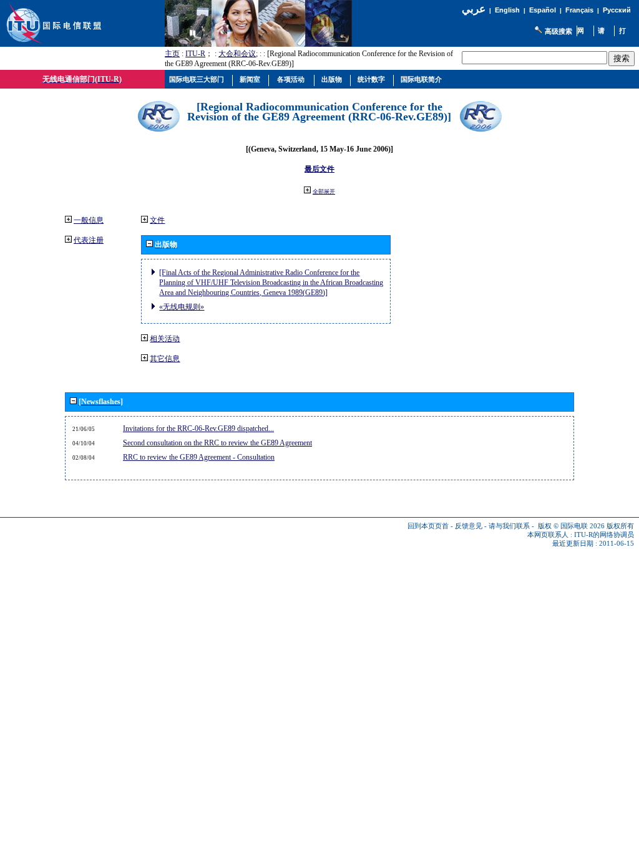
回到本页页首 (428, 526)
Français (579, 10)
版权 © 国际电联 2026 (571, 526)
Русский (617, 10)
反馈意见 (468, 526)
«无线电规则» (181, 307)
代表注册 (89, 240)
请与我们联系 (509, 526)
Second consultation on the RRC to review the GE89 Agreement (217, 442)
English (507, 10)
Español (542, 10)
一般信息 (89, 220)
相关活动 (165, 338)
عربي (473, 9)
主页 (172, 53)
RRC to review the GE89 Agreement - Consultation (199, 457)
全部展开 (324, 191)
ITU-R (195, 53)
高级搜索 (558, 31)
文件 (157, 220)
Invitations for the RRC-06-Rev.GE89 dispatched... (198, 428)
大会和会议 (237, 53)
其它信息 (165, 358)
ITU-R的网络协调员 (604, 534)
